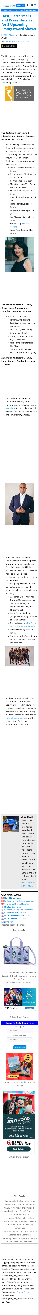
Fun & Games (7, 10)
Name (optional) (19, 1026)
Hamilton (10, 408)
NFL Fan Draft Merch (13, 907)
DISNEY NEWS (7, 922)
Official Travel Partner (20, 1017)
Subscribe (20, 5)
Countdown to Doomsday (15, 913)
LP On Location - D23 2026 (15, 919)
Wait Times (19, 10)
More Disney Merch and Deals (19, 982)
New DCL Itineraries (12, 898)
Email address (19, 1035)
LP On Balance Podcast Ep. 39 (16, 916)
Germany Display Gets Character (18, 910)
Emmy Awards (19, 41)
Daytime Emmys (10, 41)
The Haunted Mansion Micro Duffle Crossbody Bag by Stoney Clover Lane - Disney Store (19, 975)
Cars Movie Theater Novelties (16, 904)
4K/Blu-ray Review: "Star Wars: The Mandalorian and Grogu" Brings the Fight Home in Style (20, 1211)
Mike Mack (9, 35)
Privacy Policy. (23, 1292)
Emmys (27, 41)
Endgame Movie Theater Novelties (19, 901)
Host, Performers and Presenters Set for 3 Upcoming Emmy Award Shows (18, 22)
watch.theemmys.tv (15, 718)
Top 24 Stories (31, 10)
